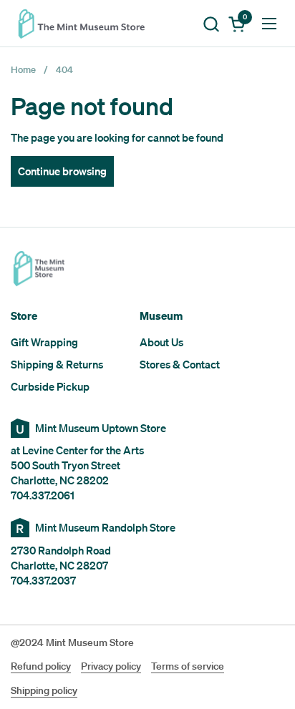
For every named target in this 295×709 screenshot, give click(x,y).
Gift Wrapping (44, 342)
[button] (211, 24)
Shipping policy (44, 690)
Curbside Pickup (50, 386)
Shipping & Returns (57, 364)
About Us (161, 342)
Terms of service (187, 666)
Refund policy (41, 666)
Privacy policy (111, 666)
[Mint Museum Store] (86, 23)
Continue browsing (62, 171)
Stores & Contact (180, 364)
